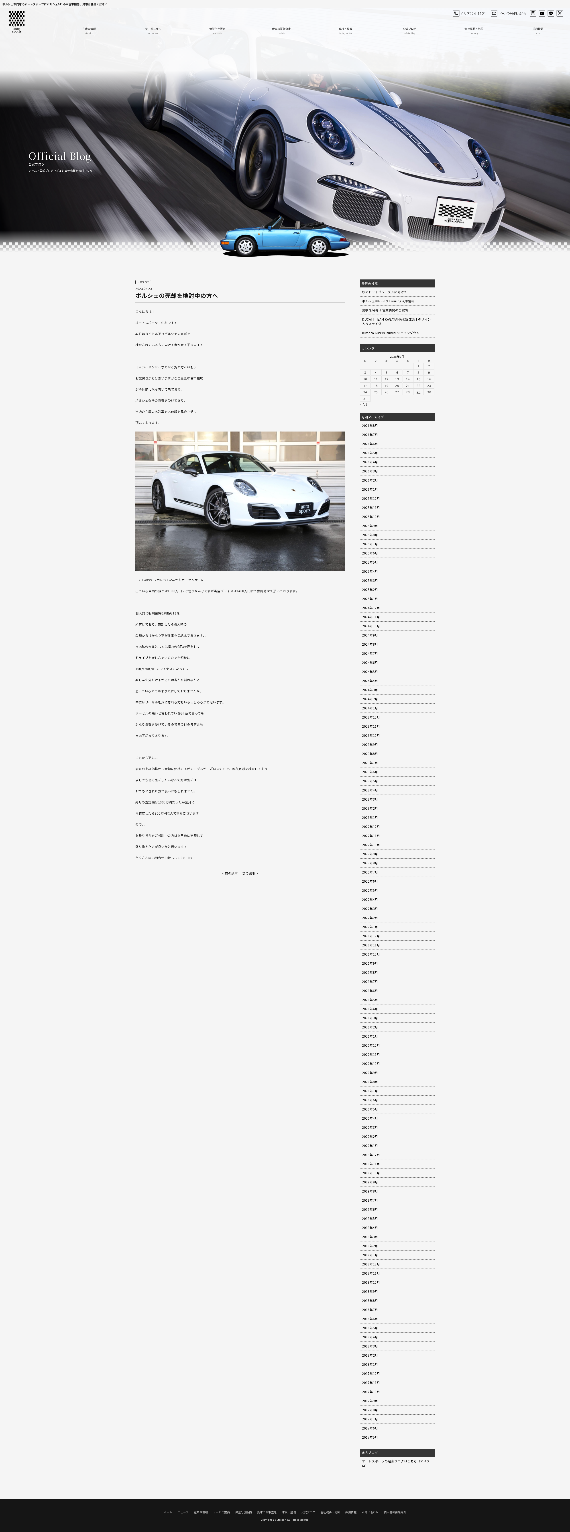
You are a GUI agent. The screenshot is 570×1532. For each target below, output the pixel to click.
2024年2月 (370, 699)
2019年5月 (370, 1218)
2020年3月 (370, 1127)
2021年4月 (370, 1009)
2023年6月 (370, 772)
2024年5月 (370, 671)
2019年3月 (370, 1237)
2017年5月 (370, 1437)
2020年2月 (370, 1136)
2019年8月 (370, 1191)
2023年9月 (370, 744)
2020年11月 (371, 1054)
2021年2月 (370, 1027)
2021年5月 (370, 1000)
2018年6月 (370, 1319)
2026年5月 (370, 453)
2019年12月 (371, 1155)
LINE (550, 13)
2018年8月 (370, 1300)
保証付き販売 (217, 30)
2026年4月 (370, 462)
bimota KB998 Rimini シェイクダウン (390, 333)
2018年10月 (371, 1282)
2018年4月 (370, 1337)
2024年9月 (370, 635)
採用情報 (538, 30)
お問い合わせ (370, 1512)
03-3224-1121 (473, 13)
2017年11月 (371, 1382)
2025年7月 (370, 544)
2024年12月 (371, 608)
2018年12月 (371, 1264)
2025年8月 (370, 535)
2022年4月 (370, 899)
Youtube (541, 13)
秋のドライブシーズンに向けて (384, 292)
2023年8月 (370, 753)
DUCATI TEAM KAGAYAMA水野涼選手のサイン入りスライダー (396, 321)
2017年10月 (371, 1391)
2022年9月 (370, 854)
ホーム (32, 170)
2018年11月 (371, 1273)
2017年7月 (370, 1419)
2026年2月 (370, 480)
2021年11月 (371, 945)
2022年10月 (371, 845)
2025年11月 (371, 507)
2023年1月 (370, 817)
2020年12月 (371, 1045)
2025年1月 (370, 598)
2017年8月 (370, 1410)
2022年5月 (370, 890)
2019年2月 (370, 1246)
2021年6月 (370, 990)
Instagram (533, 13)
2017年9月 (370, 1401)
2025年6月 (370, 553)
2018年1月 (370, 1364)
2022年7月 (370, 872)
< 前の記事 (230, 873)
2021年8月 (370, 972)
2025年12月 (371, 498)
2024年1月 (370, 708)
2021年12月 (371, 936)
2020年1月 (370, 1145)
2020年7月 (370, 1091)
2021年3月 (370, 1018)
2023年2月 (370, 808)
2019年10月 (371, 1173)
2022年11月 (371, 835)
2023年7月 (370, 763)
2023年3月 (370, 799)
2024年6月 (370, 662)
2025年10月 (371, 516)
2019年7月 (370, 1200)
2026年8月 (370, 425)
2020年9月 (370, 1072)
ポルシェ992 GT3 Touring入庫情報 (388, 301)
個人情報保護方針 (395, 1512)
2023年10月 (371, 735)
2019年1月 (370, 1255)
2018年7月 (370, 1309)
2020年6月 (370, 1100)
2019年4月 (370, 1227)
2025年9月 (370, 526)
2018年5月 (370, 1328)
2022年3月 (370, 908)
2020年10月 (371, 1063)
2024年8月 (370, 644)
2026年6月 (370, 444)
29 (418, 392)
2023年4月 (370, 790)
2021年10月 (371, 954)
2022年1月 (370, 927)
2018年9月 (370, 1291)
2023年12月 (371, 717)
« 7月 (363, 404)
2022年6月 (370, 881)
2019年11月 (371, 1164)
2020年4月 (370, 1118)
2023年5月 (370, 781)
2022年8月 (370, 863)
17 (365, 385)
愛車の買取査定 (281, 30)
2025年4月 (370, 571)
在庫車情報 (89, 30)
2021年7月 (370, 981)
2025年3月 (370, 580)
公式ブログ (409, 30)
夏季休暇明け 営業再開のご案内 (385, 310)
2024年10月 (371, 626)
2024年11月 (371, 617)
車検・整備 (345, 30)
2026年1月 (370, 489)
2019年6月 (370, 1209)
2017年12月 (371, 1373)
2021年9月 (370, 963)
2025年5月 (370, 562)
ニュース (183, 1512)
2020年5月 (370, 1109)
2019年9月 (370, 1182)
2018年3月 (370, 1346)
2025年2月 (370, 589)
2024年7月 (370, 653)
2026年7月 (370, 434)
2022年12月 (371, 826)
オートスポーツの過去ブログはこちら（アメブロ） (396, 1463)
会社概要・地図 (473, 30)
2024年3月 (370, 690)
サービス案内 (153, 30)
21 (408, 385)
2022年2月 (370, 918)
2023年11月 (371, 726)
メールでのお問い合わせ (512, 13)
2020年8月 (370, 1082)
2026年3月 (370, 471)
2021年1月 (370, 1036)
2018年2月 (370, 1355)
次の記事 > (250, 873)
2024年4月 (370, 681)
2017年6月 (370, 1428)
